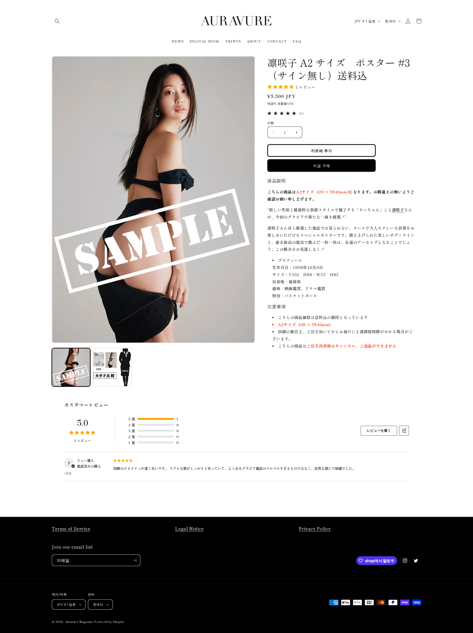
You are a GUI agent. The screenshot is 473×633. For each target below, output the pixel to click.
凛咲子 (398, 210)
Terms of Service (71, 528)
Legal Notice (189, 528)
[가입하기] (134, 560)
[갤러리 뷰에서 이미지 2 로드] (112, 367)
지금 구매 (321, 165)
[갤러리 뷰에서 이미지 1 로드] (71, 367)
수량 (270, 122)
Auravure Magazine (79, 622)
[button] (57, 21)
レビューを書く (379, 430)
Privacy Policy (315, 528)
